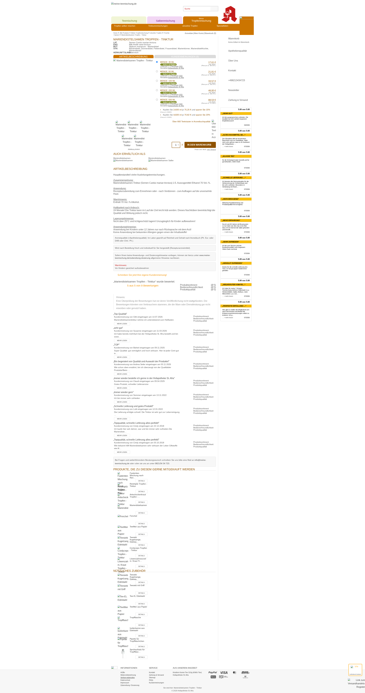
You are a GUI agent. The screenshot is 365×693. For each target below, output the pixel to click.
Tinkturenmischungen (158, 26)
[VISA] (223, 673)
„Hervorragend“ (230, 199)
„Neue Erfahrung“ (231, 220)
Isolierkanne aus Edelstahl (137, 629)
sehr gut (118, 328)
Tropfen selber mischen (124, 26)
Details (141, 481)
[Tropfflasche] (123, 621)
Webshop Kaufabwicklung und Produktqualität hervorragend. (232, 203)
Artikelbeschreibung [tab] (133, 56)
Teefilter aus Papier (138, 526)
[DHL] (245, 673)
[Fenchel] (123, 520)
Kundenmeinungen (156, 683)
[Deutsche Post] (245, 677)
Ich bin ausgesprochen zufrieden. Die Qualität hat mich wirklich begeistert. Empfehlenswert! (235, 119)
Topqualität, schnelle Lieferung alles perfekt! (136, 423)
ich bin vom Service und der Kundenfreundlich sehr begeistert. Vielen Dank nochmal (234, 247)
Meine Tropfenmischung (139, 33)
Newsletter (233, 90)
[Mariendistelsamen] (123, 509)
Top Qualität (120, 314)
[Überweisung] (223, 677)
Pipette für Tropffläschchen (137, 640)
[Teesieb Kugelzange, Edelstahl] (123, 541)
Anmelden (189, 33)
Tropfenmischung (201, 20)
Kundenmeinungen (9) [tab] (185, 56)
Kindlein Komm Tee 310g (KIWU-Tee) (187, 672)
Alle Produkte (124, 33)
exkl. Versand (211, 149)
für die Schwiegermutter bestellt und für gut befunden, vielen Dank (235, 161)
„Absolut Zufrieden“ (232, 263)
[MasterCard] (234, 673)
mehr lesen (122, 324)
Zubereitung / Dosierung (129, 685)
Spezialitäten (222, 26)
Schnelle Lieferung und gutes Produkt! (133, 406)
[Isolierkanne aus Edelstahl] (123, 633)
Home (115, 33)
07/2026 (247, 146)
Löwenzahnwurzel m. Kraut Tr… (138, 560)
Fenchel (133, 516)
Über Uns (233, 60)
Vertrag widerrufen (127, 678)
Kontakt (232, 70)
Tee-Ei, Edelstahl (137, 596)
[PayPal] (213, 673)
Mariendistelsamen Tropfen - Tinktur (133, 35)
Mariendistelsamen (121, 158)
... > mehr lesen (227, 146)
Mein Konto (198, 33)
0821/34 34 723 (162, 463)
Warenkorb (238, 40)
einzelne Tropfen (190, 26)
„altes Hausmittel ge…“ (233, 135)
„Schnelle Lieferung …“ (234, 178)
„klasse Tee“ (228, 156)
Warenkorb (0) (210, 33)
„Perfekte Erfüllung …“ (234, 306)
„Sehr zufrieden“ (230, 242)
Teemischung (129, 20)
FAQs (151, 680)
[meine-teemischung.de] (137, 7)
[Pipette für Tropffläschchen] (123, 643)
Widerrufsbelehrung (128, 675)
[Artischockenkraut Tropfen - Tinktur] (123, 499)
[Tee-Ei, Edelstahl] (123, 600)
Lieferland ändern (355, 674)
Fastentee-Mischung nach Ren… (136, 475)
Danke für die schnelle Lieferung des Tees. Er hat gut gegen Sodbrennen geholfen (235, 268)
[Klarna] (213, 677)
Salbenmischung (165, 20)
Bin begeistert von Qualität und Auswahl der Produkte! (141, 361)
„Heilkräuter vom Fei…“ (233, 285)
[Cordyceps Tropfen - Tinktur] (123, 553)
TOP (116, 345)
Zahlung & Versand (238, 100)
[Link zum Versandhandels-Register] (356, 685)
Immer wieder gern (123, 392)
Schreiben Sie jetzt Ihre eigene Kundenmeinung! (142, 275)
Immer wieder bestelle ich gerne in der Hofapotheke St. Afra (144, 378)
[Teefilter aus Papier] (123, 530)
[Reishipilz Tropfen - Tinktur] (123, 489)
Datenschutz (125, 680)
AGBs (122, 672)
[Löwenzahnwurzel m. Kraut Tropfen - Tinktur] (123, 565)
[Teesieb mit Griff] (123, 589)
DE (181, 66)
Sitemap (152, 678)
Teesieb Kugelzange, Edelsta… (135, 539)
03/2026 (247, 125)
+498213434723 (236, 80)
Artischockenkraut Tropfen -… (138, 495)
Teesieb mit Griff (137, 585)
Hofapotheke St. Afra (176, 68)
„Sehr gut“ (227, 114)
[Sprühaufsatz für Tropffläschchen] (123, 653)
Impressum (124, 683)
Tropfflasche (135, 617)
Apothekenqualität (237, 51)
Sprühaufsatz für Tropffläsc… (137, 650)
